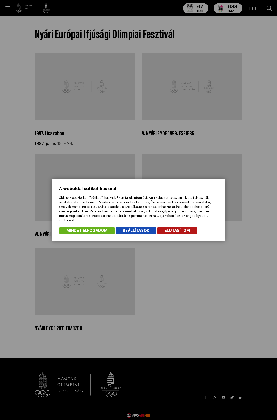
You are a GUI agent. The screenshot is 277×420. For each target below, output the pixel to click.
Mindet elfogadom (87, 230)
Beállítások (136, 230)
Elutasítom (177, 230)
